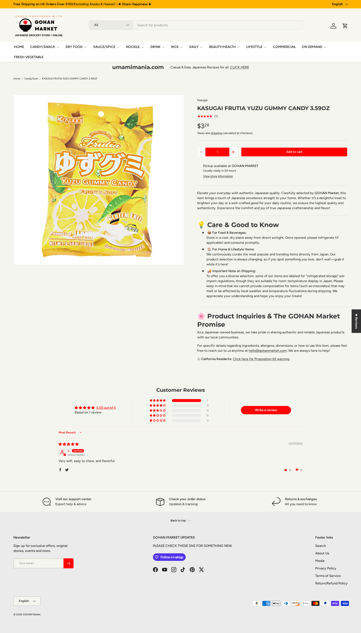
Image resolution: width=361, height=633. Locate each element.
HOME (19, 47)
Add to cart (294, 152)
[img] (68, 444)
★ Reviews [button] (356, 321)
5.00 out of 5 (106, 408)
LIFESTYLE (254, 47)
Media (319, 561)
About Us (322, 553)
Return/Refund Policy (331, 583)
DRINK (155, 47)
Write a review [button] (266, 410)
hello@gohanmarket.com (268, 351)
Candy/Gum (31, 78)
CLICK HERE (239, 67)
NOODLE (133, 47)
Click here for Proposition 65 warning (261, 359)
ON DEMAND (312, 47)
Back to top (178, 520)
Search (320, 546)
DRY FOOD (74, 47)
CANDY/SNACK (42, 47)
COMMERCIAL (284, 47)
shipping (216, 133)
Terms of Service (328, 576)
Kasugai (202, 100)
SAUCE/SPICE (104, 47)
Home (16, 78)
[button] (345, 25)
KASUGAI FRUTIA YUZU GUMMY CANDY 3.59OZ (69, 78)
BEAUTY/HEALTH (222, 47)
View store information (218, 176)
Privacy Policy (325, 568)
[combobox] (196, 25)
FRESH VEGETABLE (28, 57)
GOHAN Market (32, 614)
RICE (175, 47)
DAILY (193, 47)
